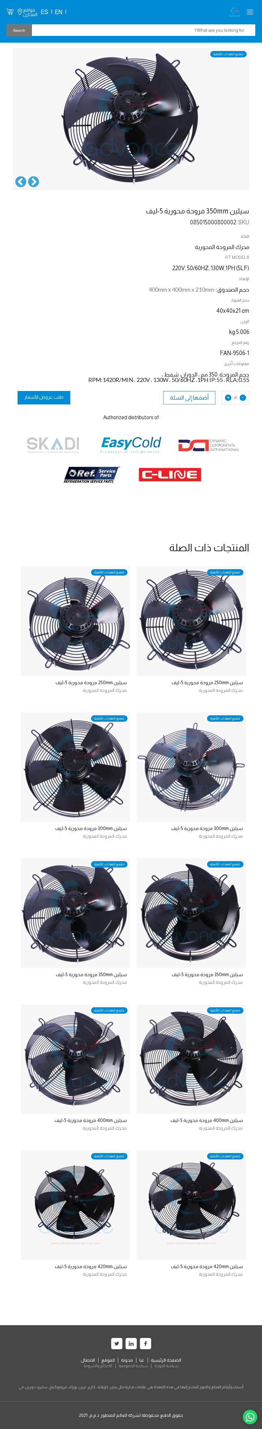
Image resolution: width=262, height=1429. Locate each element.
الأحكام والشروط (98, 1366)
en (58, 12)
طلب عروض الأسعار (44, 397)
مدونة (127, 1360)
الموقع (108, 1360)
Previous (34, 182)
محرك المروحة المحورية (221, 690)
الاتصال (88, 1360)
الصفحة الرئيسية (166, 1360)
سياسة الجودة (166, 1366)
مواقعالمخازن (30, 12)
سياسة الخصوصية (133, 1366)
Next (21, 182)
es (44, 12)
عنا (141, 1360)
